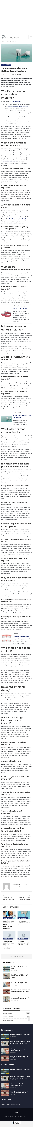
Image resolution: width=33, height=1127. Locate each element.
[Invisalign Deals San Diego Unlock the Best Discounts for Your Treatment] (6, 984)
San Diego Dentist (8, 1020)
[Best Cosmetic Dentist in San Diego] (6, 969)
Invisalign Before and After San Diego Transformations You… (20, 990)
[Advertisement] (16, 17)
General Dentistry (8, 1017)
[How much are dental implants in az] (24, 915)
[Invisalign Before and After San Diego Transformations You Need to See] (6, 991)
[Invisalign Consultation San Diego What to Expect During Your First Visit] (6, 976)
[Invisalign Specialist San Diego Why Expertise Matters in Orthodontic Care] (6, 999)
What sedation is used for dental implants (24, 899)
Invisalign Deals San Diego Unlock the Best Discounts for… (20, 983)
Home (16, 1112)
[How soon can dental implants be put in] (9, 935)
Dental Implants (6, 64)
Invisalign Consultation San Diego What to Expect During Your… (19, 975)
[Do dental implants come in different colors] (24, 935)
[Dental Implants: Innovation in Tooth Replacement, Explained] (9, 915)
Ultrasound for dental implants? (8, 898)
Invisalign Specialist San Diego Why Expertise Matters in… (20, 997)
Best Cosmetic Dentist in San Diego (19, 967)
